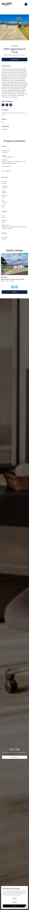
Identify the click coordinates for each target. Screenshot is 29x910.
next (16, 287)
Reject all (14, 898)
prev (12, 287)
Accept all (14, 906)
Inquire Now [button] (14, 59)
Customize (14, 902)
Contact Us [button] (14, 757)
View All (14, 292)
